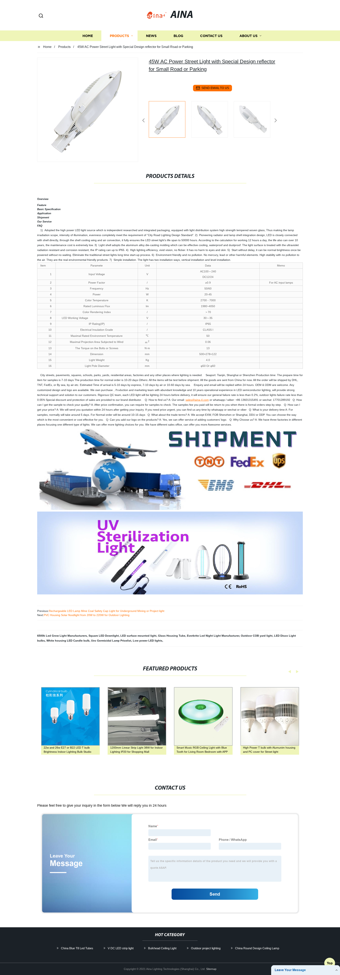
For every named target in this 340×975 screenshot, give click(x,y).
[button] (41, 16)
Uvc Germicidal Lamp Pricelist (111, 640)
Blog (178, 36)
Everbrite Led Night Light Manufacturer (213, 635)
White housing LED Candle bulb (68, 640)
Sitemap (211, 968)
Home (87, 36)
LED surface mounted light (138, 635)
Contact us (211, 36)
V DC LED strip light (120, 948)
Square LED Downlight (104, 635)
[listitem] (170, 118)
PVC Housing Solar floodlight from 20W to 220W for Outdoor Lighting (86, 615)
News (151, 36)
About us (248, 36)
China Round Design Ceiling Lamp (257, 948)
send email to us (215, 88)
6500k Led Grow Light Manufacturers (62, 635)
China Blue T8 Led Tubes (77, 948)
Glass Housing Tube (171, 635)
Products (119, 36)
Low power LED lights (147, 640)
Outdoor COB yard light (257, 635)
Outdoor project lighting (205, 948)
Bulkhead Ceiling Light (162, 948)
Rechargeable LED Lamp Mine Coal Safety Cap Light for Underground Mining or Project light (106, 610)
